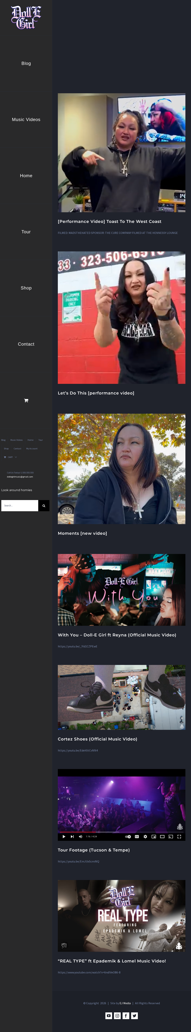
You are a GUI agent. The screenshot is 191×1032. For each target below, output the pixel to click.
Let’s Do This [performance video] (96, 393)
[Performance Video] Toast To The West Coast (110, 221)
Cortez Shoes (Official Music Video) (97, 739)
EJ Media (125, 1003)
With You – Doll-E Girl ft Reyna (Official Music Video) (117, 635)
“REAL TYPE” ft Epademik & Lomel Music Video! (112, 961)
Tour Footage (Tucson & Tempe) (94, 850)
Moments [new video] (82, 533)
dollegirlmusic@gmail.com (20, 476)
